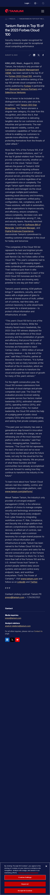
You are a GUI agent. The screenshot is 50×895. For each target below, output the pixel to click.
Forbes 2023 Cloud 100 (20, 76)
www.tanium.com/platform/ (19, 491)
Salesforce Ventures (15, 92)
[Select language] (36, 3)
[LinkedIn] (7, 640)
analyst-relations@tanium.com (18, 626)
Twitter (33, 582)
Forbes (27, 86)
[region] (25, 878)
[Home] (6, 19)
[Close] (46, 866)
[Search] (43, 3)
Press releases (13, 19)
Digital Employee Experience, (19, 231)
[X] (12, 640)
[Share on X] (39, 55)
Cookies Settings (25, 877)
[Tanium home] (14, 10)
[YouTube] (17, 640)
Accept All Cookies (25, 891)
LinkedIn (21, 582)
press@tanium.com (14, 597)
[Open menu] (42, 11)
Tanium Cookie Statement (28, 873)
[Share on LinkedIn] (34, 55)
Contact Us (38, 631)
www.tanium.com (29, 578)
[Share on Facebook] (43, 55)
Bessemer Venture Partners (23, 89)
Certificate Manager (25, 228)
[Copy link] (30, 55)
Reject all (24, 884)
